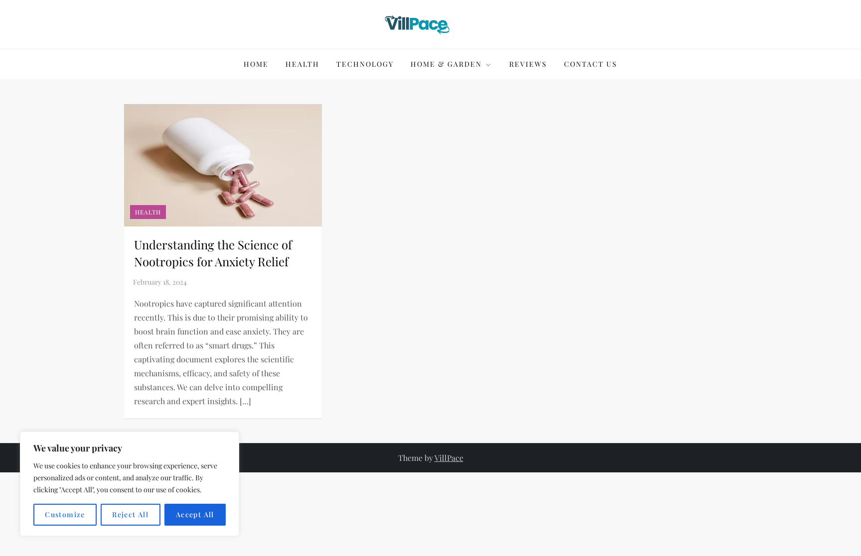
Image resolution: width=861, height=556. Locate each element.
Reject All (130, 514)
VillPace (448, 457)
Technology (365, 64)
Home (256, 64)
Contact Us (590, 64)
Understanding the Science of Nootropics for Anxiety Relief (213, 252)
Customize (65, 514)
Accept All (195, 514)
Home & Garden (446, 64)
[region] (129, 484)
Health (302, 64)
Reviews (528, 64)
